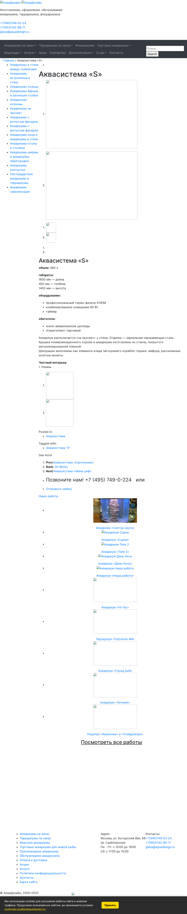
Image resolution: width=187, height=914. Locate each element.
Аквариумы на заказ (34, 834)
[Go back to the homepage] (21, 2)
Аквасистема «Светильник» (74, 462)
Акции (24, 864)
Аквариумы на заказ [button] (19, 45)
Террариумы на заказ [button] (54, 45)
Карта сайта (28, 882)
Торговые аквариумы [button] (112, 45)
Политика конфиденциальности (43, 873)
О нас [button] (100, 52)
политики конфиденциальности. (25, 909)
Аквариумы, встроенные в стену (20, 78)
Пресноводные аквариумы (39, 851)
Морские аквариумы (35, 842)
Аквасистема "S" (58, 448)
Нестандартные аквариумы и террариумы (21, 178)
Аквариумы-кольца (24, 86)
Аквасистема (55, 436)
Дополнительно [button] (80, 52)
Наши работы (48, 496)
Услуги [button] (29, 52)
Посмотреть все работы (111, 742)
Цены (43, 52)
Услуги (24, 869)
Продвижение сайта (55, 894)
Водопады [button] (11, 52)
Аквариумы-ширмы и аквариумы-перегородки (24, 156)
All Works (61, 467)
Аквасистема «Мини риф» (72, 471)
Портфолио (57, 52)
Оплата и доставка (33, 860)
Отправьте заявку (59, 489)
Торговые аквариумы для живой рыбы (48, 847)
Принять (110, 905)
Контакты (116, 52)
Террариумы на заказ (35, 838)
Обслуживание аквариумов (40, 856)
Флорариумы (84, 45)
